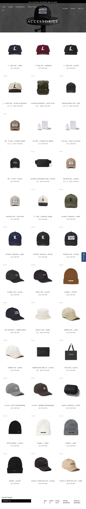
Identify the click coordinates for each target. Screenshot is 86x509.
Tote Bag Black (71, 368)
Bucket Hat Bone (43, 330)
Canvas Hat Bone (15, 368)
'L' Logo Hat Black (71, 65)
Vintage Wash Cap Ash (71, 103)
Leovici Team (32, 7)
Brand (11, 7)
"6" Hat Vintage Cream (43, 216)
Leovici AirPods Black (71, 405)
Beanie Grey (71, 443)
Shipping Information (66, 502)
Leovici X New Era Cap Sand (71, 481)
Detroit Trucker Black (43, 254)
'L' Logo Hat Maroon (42, 65)
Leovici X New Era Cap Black (43, 481)
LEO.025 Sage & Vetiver (71, 141)
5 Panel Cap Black (15, 292)
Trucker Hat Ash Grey (15, 216)
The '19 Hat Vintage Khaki (14, 141)
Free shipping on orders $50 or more (43, 2)
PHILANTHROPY (20, 7)
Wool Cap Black (43, 292)
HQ (3, 10)
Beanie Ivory (43, 443)
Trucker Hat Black (71, 254)
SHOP (4, 7)
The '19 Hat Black (15, 179)
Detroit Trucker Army (71, 216)
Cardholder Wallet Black (43, 368)
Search (73, 8)
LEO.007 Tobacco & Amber (43, 141)
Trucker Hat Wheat (71, 179)
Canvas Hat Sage (71, 330)
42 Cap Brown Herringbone (43, 405)
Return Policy (57, 502)
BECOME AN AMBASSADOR (77, 502)
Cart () (80, 8)
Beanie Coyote (71, 292)
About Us (45, 502)
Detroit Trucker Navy (15, 254)
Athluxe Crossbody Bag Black (43, 179)
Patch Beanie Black (15, 443)
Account (65, 8)
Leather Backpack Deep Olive (43, 103)
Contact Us (51, 502)
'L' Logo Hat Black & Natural (15, 103)
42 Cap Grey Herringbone (15, 405)
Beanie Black (15, 481)
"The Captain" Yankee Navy (15, 330)
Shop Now (16, 68)
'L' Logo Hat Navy (15, 65)
